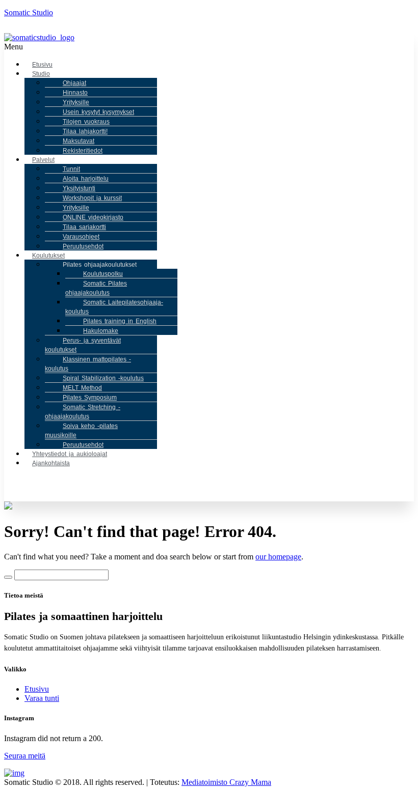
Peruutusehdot (83, 246)
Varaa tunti (41, 698)
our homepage (278, 556)
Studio (41, 73)
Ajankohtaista (51, 463)
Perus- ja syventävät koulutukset (83, 345)
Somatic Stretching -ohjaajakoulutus (82, 412)
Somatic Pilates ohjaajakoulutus (96, 288)
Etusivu (36, 689)
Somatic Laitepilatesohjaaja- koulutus (114, 307)
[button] (117, 46)
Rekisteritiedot (82, 150)
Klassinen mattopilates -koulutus (88, 364)
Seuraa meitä (24, 755)
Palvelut (43, 159)
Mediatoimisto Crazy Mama (226, 782)
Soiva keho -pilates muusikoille (81, 430)
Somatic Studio (28, 12)
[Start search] (8, 577)
